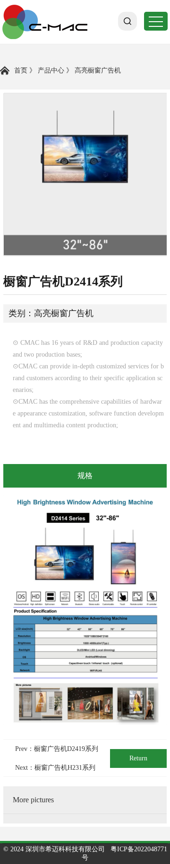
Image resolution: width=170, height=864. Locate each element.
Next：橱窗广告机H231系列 (55, 767)
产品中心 (51, 70)
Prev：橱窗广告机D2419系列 (56, 748)
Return (138, 758)
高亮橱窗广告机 (98, 70)
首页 (20, 70)
